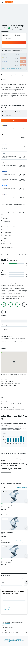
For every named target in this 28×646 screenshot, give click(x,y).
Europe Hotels (18, 639)
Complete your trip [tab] (7, 597)
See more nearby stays (22, 487)
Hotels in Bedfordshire (10, 641)
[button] (2, 2)
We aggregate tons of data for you (10, 630)
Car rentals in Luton (8, 607)
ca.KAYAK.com (7, 639)
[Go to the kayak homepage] (9, 2)
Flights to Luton (7, 605)
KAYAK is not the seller (7, 627)
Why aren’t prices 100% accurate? (10, 632)
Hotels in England (19, 640)
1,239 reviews (19, 27)
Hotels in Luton (7, 609)
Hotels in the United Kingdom (9, 640)
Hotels (13, 639)
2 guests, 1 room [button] (7, 38)
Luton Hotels (18, 641)
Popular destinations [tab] (19, 597)
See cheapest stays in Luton (21, 514)
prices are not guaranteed (6, 623)
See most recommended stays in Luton (21, 541)
